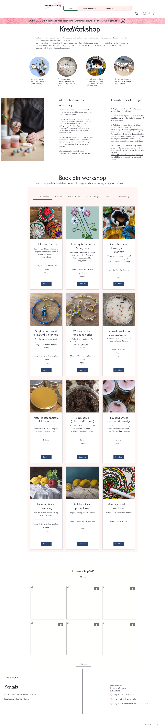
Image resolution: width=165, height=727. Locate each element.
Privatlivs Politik (116, 685)
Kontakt (11, 687)
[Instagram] (144, 13)
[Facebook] (149, 13)
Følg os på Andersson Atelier (124, 699)
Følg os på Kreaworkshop (124, 694)
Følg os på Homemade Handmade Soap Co (130, 703)
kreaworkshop (11, 677)
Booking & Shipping (118, 688)
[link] (42, 197)
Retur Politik (115, 691)
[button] (137, 13)
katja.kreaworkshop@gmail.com (16, 699)
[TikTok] (153, 13)
